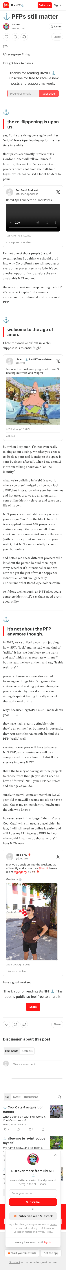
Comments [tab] (11, 1051)
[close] (55, 1155)
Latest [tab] (17, 1097)
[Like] (6, 36)
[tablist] (19, 1051)
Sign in (58, 5)
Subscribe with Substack (36, 1216)
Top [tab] (7, 1097)
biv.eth (16, 24)
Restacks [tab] (27, 1051)
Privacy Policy (44, 1231)
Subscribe (45, 5)
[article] (33, 1118)
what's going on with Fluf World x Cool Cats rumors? (24, 1118)
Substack (14, 1262)
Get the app (51, 1253)
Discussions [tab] (31, 1097)
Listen (58, 26)
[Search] (59, 1097)
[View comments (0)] (15, 36)
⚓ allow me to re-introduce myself (24, 1141)
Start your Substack (23, 1253)
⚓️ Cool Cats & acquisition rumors (23, 1109)
